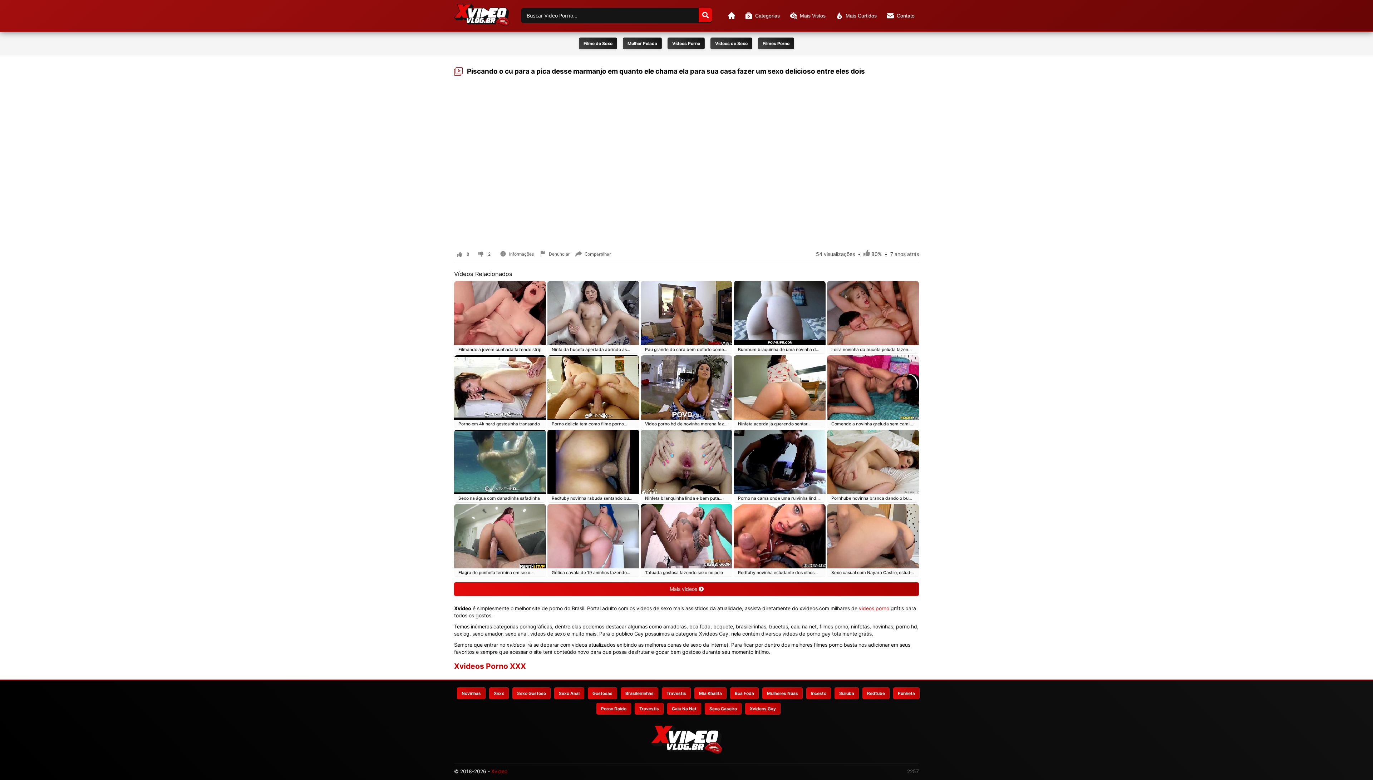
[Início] (731, 16)
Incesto (818, 693)
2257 (913, 771)
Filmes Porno (776, 43)
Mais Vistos (813, 16)
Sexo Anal (569, 693)
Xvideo (499, 771)
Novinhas (471, 693)
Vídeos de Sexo (731, 43)
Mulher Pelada (642, 43)
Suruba (846, 693)
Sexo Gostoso (531, 693)
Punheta (906, 693)
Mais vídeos (684, 589)
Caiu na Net (684, 708)
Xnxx (499, 693)
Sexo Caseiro (723, 708)
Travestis (676, 693)
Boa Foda (744, 693)
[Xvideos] (482, 15)
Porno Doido (613, 708)
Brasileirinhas (639, 693)
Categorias (767, 16)
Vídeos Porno (686, 43)
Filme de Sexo (598, 43)
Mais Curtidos (861, 16)
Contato (906, 16)
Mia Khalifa (710, 693)
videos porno (874, 608)
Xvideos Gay (763, 708)
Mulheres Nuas (782, 693)
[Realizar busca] (705, 15)
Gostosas (602, 693)
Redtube (876, 693)
